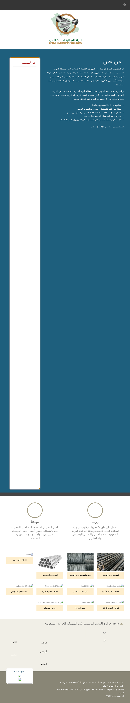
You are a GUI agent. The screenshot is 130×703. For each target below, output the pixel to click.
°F (105, 640)
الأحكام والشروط (117, 689)
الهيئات (102, 682)
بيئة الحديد (93, 682)
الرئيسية (63, 682)
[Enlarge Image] (107, 553)
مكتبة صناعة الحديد (115, 682)
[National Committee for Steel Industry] (65, 45)
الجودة (84, 682)
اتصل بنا (120, 686)
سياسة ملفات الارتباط (100, 689)
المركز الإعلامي (108, 686)
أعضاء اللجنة (74, 682)
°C (104, 632)
